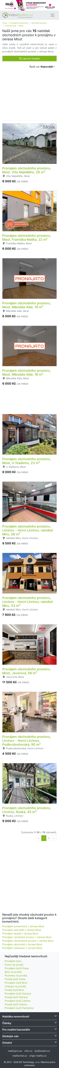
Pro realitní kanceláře (16, 1029)
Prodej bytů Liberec (16, 1004)
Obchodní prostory (39, 23)
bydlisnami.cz (42, 1050)
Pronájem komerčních (19, 23)
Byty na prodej (13, 971)
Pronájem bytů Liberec (18, 1000)
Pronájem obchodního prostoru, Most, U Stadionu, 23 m (26, 461)
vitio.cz (28, 1050)
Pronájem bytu (13, 961)
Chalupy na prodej (15, 986)
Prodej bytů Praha (15, 979)
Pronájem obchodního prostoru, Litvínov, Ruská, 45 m (26, 810)
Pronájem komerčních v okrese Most (23, 926)
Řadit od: (41, 66)
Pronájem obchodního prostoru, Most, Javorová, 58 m (26, 671)
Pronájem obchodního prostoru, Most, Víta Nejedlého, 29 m (26, 170)
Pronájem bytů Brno (16, 982)
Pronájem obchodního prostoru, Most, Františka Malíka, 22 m (26, 237)
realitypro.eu (15, 1050)
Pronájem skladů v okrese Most (20, 933)
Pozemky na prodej (16, 975)
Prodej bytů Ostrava (16, 997)
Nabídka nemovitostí (15, 1016)
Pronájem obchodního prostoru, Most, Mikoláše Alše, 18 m (26, 305)
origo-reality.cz (38, 1055)
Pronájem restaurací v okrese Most (22, 947)
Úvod (4, 23)
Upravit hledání (31, 58)
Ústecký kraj (10, 26)
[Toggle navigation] (52, 15)
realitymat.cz (19, 1055)
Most (21, 26)
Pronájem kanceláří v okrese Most (21, 929)
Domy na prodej (14, 964)
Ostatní (7, 1042)
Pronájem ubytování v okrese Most (22, 944)
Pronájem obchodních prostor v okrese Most (28, 940)
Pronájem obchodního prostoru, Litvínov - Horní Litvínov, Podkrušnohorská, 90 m (26, 740)
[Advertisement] (29, 401)
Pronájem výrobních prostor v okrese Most (26, 937)
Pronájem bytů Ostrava (18, 993)
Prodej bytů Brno (14, 989)
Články (6, 1023)
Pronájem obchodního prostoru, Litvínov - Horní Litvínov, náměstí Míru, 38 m (27, 530)
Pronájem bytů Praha (17, 968)
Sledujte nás (10, 1036)
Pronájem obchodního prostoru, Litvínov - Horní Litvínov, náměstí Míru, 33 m (27, 602)
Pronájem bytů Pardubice (19, 1007)
